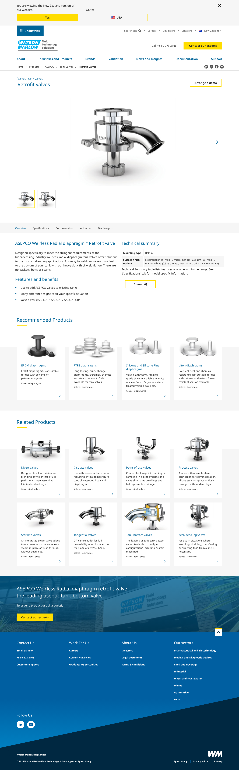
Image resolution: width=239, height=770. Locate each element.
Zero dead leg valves (192, 535)
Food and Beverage (185, 664)
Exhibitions (169, 30)
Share (138, 284)
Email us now (25, 650)
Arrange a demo (206, 83)
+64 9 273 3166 (25, 657)
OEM (177, 699)
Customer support (28, 664)
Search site (130, 30)
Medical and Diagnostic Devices (193, 657)
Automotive (181, 692)
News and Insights (149, 59)
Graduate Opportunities (83, 664)
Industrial (180, 671)
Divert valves (29, 467)
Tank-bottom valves (139, 535)
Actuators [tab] (85, 228)
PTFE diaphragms (85, 365)
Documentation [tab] (64, 228)
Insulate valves (83, 467)
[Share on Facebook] (216, 66)
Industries (32, 31)
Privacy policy (200, 761)
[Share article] (206, 66)
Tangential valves (85, 535)
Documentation (187, 59)
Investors (127, 650)
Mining (178, 685)
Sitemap (218, 761)
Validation (116, 59)
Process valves (188, 467)
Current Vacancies (80, 657)
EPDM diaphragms (33, 365)
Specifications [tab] (41, 228)
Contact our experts (203, 46)
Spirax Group (181, 761)
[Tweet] (211, 66)
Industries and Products (55, 59)
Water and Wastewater (188, 678)
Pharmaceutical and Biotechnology (195, 650)
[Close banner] (219, 5)
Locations (186, 30)
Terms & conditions (133, 664)
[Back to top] (218, 632)
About (21, 59)
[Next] (217, 142)
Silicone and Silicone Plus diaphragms (142, 367)
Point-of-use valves (138, 467)
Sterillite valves (31, 535)
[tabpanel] (119, 270)
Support (216, 59)
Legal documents (132, 657)
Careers (152, 30)
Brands (90, 59)
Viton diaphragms (190, 365)
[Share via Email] (221, 66)
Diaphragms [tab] (105, 228)
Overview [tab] (20, 228)
